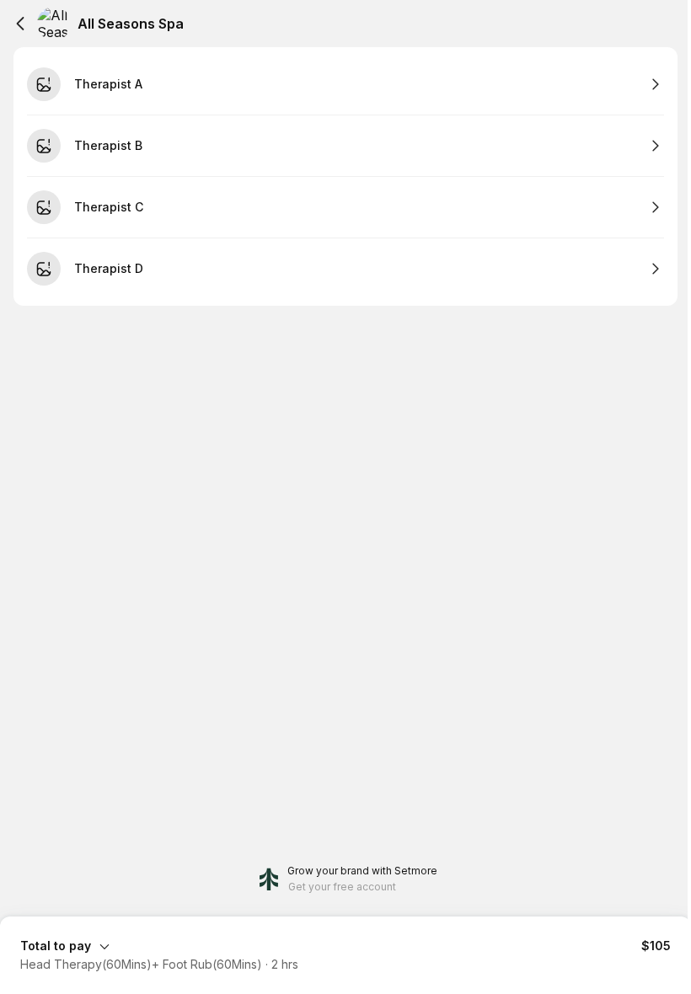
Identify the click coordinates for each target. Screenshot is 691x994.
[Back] (20, 23)
